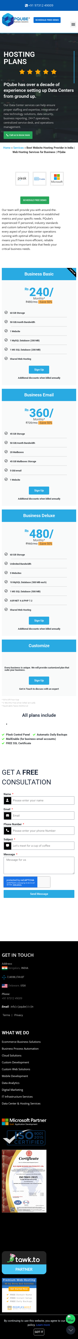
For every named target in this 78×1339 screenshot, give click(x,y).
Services (18, 147)
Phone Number (13, 824)
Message (10, 854)
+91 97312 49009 (40, 5)
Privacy (18, 1015)
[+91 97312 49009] (26, 5)
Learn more (43, 1325)
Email (7, 809)
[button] (73, 24)
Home (7, 147)
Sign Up (39, 369)
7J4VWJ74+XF (15, 977)
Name (8, 794)
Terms (6, 1015)
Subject (8, 839)
